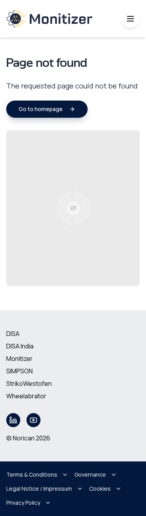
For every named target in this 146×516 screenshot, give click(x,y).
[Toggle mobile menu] (130, 18)
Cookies (100, 488)
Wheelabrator (26, 396)
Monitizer (19, 358)
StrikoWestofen (29, 383)
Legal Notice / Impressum (39, 488)
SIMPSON (19, 371)
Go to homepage (41, 109)
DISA (12, 333)
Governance (90, 474)
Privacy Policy (23, 502)
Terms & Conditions (31, 474)
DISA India (19, 346)
